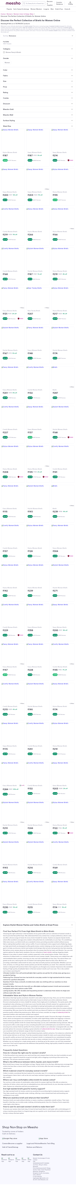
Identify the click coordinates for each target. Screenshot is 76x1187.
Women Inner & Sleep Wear (24, 14)
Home (3, 14)
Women (9, 14)
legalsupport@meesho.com (40, 1178)
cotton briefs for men (48, 1029)
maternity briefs (63, 1012)
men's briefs (48, 952)
